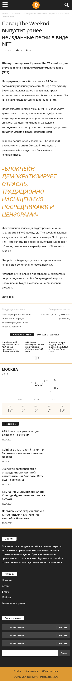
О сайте (17, 671)
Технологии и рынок (13, 603)
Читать (63, 635)
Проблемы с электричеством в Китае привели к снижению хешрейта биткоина (23, 514)
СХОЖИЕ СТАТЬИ (22, 334)
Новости (7, 580)
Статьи (6, 586)
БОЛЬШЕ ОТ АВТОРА (48, 334)
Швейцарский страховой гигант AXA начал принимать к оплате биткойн (11, 347)
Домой (5, 13)
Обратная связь (50, 671)
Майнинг (16, 13)
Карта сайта (32, 671)
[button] (66, 5)
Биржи (5, 591)
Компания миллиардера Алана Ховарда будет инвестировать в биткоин (24, 495)
